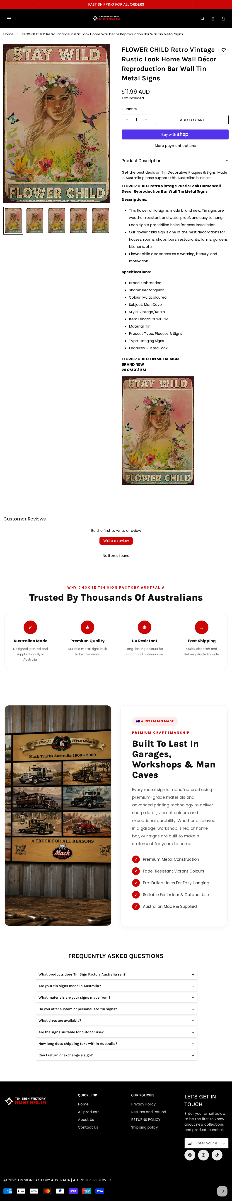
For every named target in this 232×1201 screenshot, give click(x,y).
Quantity (129, 109)
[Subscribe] (224, 1143)
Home (8, 34)
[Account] (213, 18)
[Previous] (39, 4)
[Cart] (223, 18)
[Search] (202, 18)
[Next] (192, 4)
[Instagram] (203, 1155)
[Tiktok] (217, 1155)
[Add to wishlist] (223, 50)
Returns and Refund (148, 1112)
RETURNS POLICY (145, 1119)
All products (88, 1112)
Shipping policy (144, 1127)
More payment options (175, 145)
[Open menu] (9, 18)
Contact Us (88, 1127)
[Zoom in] (101, 53)
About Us (86, 1119)
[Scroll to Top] (118, 1176)
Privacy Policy (143, 1104)
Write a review (116, 540)
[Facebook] (189, 1155)
